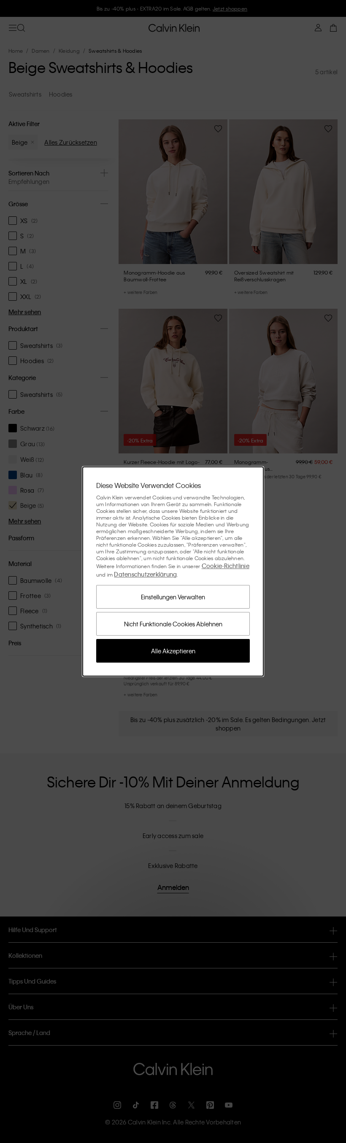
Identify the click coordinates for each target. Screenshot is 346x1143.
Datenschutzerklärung (145, 574)
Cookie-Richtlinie (225, 565)
